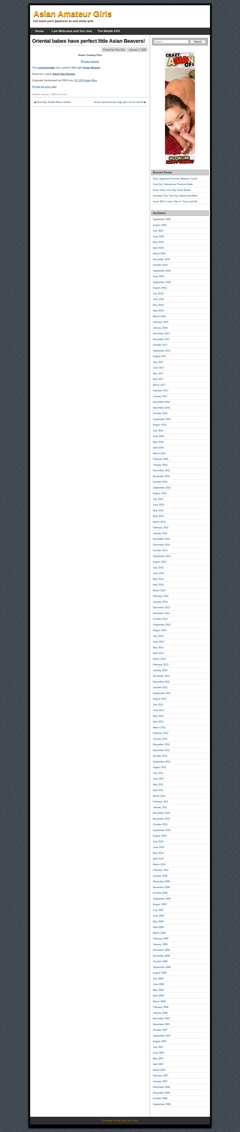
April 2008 (158, 995)
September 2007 (162, 1035)
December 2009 (161, 881)
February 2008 (160, 1007)
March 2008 (159, 1001)
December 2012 (161, 676)
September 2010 (162, 830)
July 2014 (158, 567)
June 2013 (158, 641)
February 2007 (160, 1075)
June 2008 (158, 984)
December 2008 (161, 950)
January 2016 (160, 464)
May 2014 (158, 579)
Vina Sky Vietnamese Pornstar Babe (173, 184)
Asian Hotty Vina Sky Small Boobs (172, 190)
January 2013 (160, 670)
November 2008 (161, 955)
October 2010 (160, 824)
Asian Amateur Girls (72, 13)
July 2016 (158, 430)
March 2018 (159, 316)
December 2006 (161, 1087)
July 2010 (158, 841)
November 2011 (161, 750)
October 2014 (160, 550)
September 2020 (162, 219)
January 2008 (160, 1012)
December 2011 (161, 744)
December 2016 (161, 402)
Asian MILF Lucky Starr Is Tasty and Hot (175, 201)
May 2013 (158, 647)
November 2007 (161, 1024)
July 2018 (158, 293)
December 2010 (161, 813)
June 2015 (158, 504)
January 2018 (160, 327)
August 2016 (159, 424)
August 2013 (159, 630)
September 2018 (162, 282)
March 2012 (159, 727)
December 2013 (161, 607)
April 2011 (158, 790)
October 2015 (160, 481)
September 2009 (162, 898)
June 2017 (158, 367)
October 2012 (160, 687)
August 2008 (159, 972)
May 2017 (158, 373)
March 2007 (159, 1070)
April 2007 (158, 1064)
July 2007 (158, 1047)
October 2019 (160, 265)
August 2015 (159, 493)
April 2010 (158, 858)
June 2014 (158, 573)
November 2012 (161, 681)
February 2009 (160, 938)
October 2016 (160, 413)
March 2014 (159, 590)
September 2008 (162, 967)
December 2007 (161, 1018)
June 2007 (158, 1052)
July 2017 (158, 362)
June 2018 (158, 299)
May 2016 (158, 442)
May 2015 (158, 510)
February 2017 (160, 390)
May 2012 (158, 716)
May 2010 (158, 853)
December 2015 (161, 470)
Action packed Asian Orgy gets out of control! (118, 102)
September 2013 (162, 624)
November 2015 (161, 476)
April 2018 (158, 310)
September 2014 (162, 556)
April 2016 (158, 447)
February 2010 (160, 870)
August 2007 (159, 1041)
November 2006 (161, 1092)
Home (39, 31)
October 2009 (160, 892)
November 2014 (161, 544)
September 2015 (162, 487)
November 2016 (161, 407)
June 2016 (158, 436)
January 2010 (160, 875)
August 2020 (159, 225)
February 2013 (160, 664)
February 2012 (160, 733)
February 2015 (160, 527)
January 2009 (160, 944)
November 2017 (161, 339)
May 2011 (158, 784)
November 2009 (161, 887)
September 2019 (162, 270)
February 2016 (160, 459)
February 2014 (160, 596)
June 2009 (158, 915)
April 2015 (158, 516)
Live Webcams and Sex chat (72, 31)
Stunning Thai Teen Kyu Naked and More (175, 195)
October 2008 (160, 961)
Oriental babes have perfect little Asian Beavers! (88, 41)
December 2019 (161, 259)
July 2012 (158, 704)
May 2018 (158, 305)
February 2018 (160, 322)
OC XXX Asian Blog (85, 80)
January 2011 (160, 807)
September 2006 (162, 1104)
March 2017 (159, 385)
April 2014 (158, 584)
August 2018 (159, 287)
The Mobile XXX (109, 31)
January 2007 (160, 1081)
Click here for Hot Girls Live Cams (120, 1120)
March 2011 (159, 796)
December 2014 (161, 539)
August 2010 (159, 835)
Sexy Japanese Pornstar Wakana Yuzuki (175, 178)
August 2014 (159, 561)
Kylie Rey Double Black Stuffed (54, 102)
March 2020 (159, 253)
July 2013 (158, 636)
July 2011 (158, 773)
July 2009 (158, 910)
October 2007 (160, 1029)
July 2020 (158, 230)
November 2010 (161, 818)
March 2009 (159, 933)
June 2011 (158, 778)
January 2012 (160, 738)
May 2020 (158, 242)
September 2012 (162, 693)
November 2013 (161, 613)
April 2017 (158, 379)
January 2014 (160, 601)
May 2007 (158, 1058)
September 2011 (161, 761)
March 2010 (159, 864)
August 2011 (159, 767)
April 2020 (158, 248)
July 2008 (158, 978)
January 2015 (160, 533)
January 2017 (160, 396)
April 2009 (158, 927)
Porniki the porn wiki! (44, 86)
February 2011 (160, 801)
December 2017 (161, 333)
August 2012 (159, 698)
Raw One (120, 49)
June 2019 (158, 276)
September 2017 (162, 350)
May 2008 (158, 990)
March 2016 (159, 453)
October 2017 (160, 344)
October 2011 (160, 755)
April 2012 (158, 721)
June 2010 (158, 847)
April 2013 (158, 653)
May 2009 (158, 921)
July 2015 (158, 499)
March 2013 (159, 659)
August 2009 (159, 904)
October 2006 (160, 1098)
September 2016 (162, 419)
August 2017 (159, 356)
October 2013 (160, 618)
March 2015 (159, 522)
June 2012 (158, 710)
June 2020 (158, 236)
